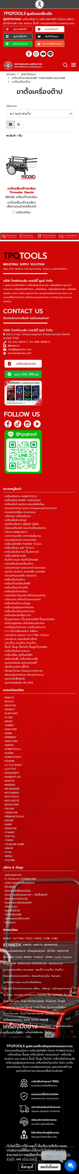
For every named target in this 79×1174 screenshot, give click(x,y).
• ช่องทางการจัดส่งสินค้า (17, 903)
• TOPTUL (9, 836)
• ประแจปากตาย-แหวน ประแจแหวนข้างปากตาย (30, 508)
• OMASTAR (10, 812)
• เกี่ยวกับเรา (10, 907)
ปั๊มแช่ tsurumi (11, 1013)
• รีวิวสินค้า (9, 887)
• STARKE (9, 832)
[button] (64, 65)
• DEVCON (9, 705)
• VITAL (7, 852)
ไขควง (48, 1032)
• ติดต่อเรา (9, 922)
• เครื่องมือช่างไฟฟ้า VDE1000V (22, 500)
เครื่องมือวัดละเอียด (63, 1026)
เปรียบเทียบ (23, 212)
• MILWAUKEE (11, 789)
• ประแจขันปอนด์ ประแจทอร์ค (19, 540)
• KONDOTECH (12, 757)
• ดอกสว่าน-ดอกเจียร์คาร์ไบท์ (20, 639)
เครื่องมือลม (45, 1026)
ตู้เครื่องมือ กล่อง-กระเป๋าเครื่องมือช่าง (22, 982)
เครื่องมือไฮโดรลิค (34, 1032)
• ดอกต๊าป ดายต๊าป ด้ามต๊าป (19, 643)
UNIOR (48, 957)
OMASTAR (62, 951)
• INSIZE (7, 721)
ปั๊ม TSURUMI (55, 995)
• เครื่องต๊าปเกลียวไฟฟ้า (17, 583)
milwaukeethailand (14, 951)
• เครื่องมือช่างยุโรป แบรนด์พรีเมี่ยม (23, 504)
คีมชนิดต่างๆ (9, 963)
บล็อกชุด (46, 988)
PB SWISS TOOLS (12, 957)
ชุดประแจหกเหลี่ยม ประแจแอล (18, 970)
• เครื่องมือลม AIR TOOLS (18, 548)
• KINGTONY (10, 741)
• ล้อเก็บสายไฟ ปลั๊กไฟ (16, 667)
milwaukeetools (36, 951)
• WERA (7, 856)
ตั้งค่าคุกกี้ (27, 1167)
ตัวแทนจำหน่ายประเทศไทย (16, 976)
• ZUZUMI (9, 860)
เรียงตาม (12, 106)
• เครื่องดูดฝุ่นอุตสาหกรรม (18, 607)
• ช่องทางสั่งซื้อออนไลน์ (17, 891)
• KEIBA (7, 733)
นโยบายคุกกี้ (29, 1159)
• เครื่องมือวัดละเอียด (15, 591)
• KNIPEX (8, 745)
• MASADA (9, 785)
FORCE (38, 938)
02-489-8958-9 (39, 342)
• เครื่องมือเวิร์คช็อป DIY (17, 615)
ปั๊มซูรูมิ (61, 1001)
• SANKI (7, 824)
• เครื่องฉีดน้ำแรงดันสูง (16, 603)
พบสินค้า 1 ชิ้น (14, 136)
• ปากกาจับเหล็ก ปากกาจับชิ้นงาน (22, 536)
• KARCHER (10, 729)
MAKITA (38, 945)
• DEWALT (9, 709)
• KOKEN (8, 753)
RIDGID (28, 957)
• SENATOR (10, 828)
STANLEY (38, 957)
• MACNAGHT (11, 773)
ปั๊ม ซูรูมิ (68, 995)
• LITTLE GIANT (12, 765)
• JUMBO (8, 725)
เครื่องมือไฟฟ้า (13, 1032)
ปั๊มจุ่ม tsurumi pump (32, 1001)
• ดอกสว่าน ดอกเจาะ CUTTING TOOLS (26, 635)
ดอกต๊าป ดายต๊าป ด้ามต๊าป (49, 970)
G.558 (46, 938)
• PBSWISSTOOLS (13, 816)
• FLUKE (8, 717)
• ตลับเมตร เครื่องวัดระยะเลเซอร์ (22, 599)
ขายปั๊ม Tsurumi (63, 957)
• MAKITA (9, 781)
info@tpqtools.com (19, 349)
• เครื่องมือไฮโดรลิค (14, 556)
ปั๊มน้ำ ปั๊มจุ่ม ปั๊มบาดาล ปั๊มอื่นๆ (50, 1007)
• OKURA (8, 808)
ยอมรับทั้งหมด (49, 1167)
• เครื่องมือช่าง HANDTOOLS (20, 496)
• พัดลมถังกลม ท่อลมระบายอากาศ (23, 671)
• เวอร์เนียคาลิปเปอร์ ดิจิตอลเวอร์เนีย (24, 595)
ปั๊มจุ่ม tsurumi (11, 1001)
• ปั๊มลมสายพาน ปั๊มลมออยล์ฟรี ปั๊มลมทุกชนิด (29, 619)
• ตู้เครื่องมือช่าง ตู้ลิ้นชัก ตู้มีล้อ (21, 524)
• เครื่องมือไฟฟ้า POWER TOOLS (22, 544)
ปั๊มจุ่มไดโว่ (51, 1001)
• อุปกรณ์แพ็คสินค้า (14, 679)
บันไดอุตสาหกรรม (61, 988)
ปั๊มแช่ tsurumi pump (32, 1013)
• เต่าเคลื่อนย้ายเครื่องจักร (18, 564)
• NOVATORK (11, 804)
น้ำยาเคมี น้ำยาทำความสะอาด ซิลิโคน (21, 988)
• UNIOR (8, 848)
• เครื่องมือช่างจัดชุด (15, 520)
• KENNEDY (9, 737)
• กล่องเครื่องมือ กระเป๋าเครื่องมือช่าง (24, 528)
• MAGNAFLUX (12, 777)
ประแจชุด (7, 995)
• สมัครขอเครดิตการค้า (16, 918)
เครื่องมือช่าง (20, 1026)
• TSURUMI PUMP (13, 844)
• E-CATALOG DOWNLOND (19, 879)
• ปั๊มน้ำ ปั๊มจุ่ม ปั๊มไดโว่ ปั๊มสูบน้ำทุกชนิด (25, 647)
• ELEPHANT (10, 713)
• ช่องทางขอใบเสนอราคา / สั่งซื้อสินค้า (25, 895)
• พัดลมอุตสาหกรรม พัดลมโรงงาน (23, 675)
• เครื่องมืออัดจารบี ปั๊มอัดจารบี (21, 552)
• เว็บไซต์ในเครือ (12, 914)
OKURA (51, 951)
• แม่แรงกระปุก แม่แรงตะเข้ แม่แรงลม (24, 568)
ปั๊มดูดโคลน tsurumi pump (17, 1007)
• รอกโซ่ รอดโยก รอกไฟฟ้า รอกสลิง (24, 572)
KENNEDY (12, 945)
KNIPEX (27, 945)
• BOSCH (8, 701)
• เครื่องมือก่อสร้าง (14, 579)
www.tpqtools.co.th (19, 353)
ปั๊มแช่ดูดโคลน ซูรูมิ (54, 1013)
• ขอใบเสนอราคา (12, 875)
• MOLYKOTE (11, 800)
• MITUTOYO (11, 797)
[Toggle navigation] (73, 65)
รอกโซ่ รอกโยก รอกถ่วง (36, 1020)
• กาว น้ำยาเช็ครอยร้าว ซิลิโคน (20, 631)
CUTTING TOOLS (22, 938)
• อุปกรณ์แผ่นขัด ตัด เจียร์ (18, 683)
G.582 (54, 938)
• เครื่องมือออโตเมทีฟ (15, 587)
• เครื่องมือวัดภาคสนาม (16, 651)
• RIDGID (8, 820)
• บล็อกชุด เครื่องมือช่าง (17, 516)
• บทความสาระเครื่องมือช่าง (19, 883)
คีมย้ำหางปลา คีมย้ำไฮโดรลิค (32, 963)
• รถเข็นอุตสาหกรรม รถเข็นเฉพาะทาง (24, 627)
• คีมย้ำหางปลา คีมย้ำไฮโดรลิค (20, 560)
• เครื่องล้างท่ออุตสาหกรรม (19, 611)
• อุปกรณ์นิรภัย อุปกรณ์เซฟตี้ (20, 663)
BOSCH (7, 938)
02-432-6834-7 (18, 342)
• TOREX (8, 840)
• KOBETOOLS (12, 749)
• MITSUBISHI (11, 793)
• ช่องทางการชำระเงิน (15, 899)
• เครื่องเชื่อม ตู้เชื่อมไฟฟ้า (17, 655)
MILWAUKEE (51, 945)
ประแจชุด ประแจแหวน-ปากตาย (30, 995)
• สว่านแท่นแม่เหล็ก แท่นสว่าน (20, 576)
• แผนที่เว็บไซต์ (11, 910)
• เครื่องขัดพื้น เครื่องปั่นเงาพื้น (20, 659)
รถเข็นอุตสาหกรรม (12, 1020)
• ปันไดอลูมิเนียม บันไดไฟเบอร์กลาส (23, 623)
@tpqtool (13, 346)
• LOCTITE (9, 769)
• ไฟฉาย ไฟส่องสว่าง (15, 532)
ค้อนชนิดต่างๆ (56, 963)
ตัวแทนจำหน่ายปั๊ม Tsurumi (45, 976)
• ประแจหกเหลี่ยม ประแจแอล (19, 512)
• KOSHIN (8, 761)
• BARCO (8, 697)
